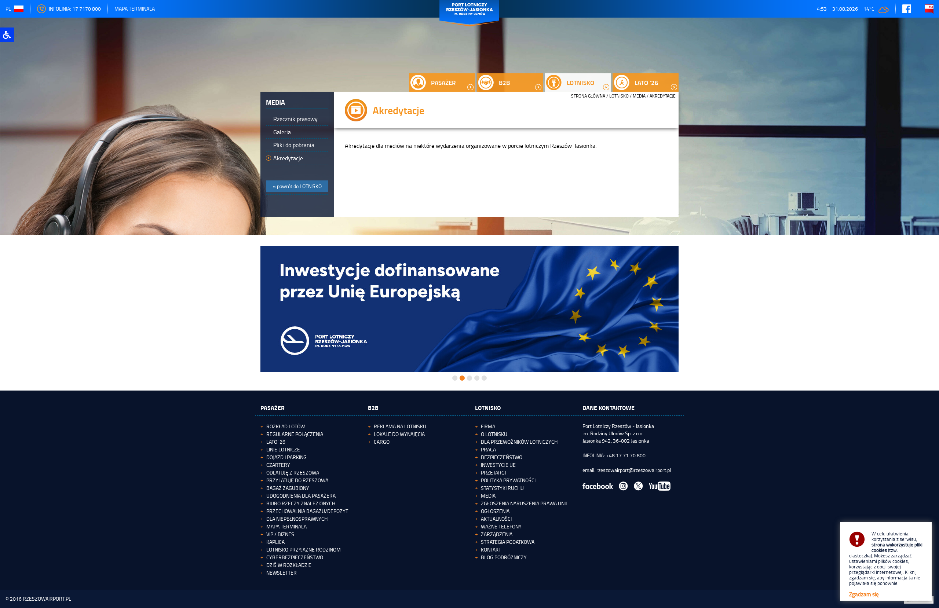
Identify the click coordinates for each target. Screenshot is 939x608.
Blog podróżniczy (504, 557)
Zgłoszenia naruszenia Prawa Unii (524, 503)
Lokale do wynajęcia (399, 434)
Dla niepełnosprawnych (297, 518)
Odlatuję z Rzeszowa (292, 472)
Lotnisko (619, 96)
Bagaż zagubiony (287, 487)
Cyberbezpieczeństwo (294, 557)
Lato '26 (275, 441)
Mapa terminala (286, 526)
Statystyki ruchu (502, 487)
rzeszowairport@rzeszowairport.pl (633, 469)
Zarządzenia (496, 534)
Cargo (382, 441)
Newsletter (281, 572)
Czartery (278, 464)
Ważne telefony (501, 526)
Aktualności (496, 518)
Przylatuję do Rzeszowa (297, 480)
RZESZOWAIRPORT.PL (47, 598)
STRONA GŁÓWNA (588, 96)
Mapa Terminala (134, 8)
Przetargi (493, 472)
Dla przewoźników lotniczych (519, 441)
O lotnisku (494, 434)
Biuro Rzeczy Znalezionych (300, 503)
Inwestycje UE (498, 464)
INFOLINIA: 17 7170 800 (75, 8)
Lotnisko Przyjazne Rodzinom (303, 549)
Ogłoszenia (495, 511)
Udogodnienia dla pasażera (301, 495)
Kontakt (491, 549)
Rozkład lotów (285, 426)
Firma (488, 426)
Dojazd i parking (286, 457)
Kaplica (275, 541)
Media (639, 96)
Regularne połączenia (294, 434)
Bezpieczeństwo (501, 457)
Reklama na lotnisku (400, 426)
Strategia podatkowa (507, 541)
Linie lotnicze (283, 449)
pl (8, 8)
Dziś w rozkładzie (288, 564)
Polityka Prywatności (508, 480)
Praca (488, 449)
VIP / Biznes (280, 534)
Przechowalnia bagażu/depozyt (307, 511)
